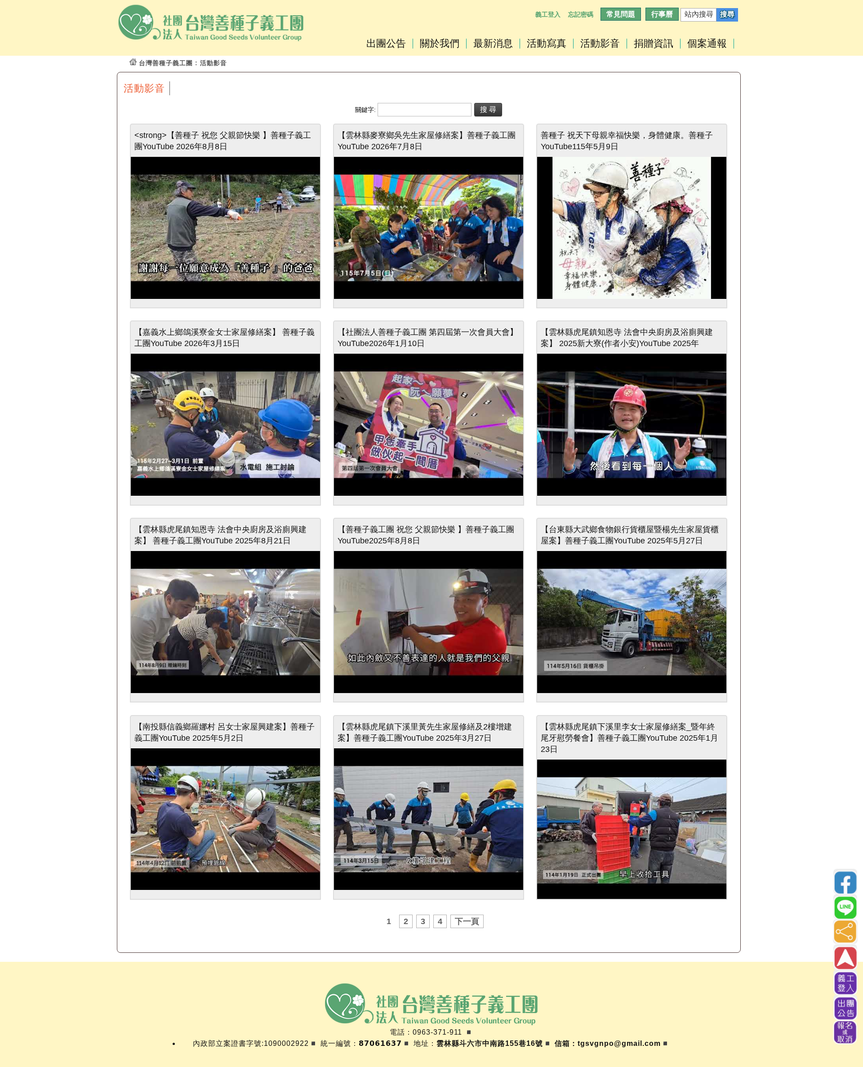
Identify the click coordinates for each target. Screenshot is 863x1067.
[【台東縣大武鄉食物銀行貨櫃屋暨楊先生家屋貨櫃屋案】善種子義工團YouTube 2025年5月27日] (631, 690)
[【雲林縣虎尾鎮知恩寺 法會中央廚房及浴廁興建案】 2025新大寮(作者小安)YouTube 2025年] (631, 493)
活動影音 (600, 44)
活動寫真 (546, 44)
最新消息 (493, 44)
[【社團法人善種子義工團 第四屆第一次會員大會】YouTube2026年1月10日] (428, 493)
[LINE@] (845, 906)
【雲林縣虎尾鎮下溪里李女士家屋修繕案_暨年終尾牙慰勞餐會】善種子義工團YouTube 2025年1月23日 (629, 738)
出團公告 (386, 44)
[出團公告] (845, 1007)
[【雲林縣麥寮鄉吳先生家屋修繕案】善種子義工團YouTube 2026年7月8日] (428, 296)
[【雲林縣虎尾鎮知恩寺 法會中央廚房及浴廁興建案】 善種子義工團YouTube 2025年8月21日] (225, 690)
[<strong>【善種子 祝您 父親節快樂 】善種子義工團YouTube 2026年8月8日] (225, 296)
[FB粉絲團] (845, 881)
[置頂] (845, 957)
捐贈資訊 (653, 44)
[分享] (845, 931)
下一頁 (467, 921)
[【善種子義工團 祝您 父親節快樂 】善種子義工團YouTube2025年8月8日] (428, 690)
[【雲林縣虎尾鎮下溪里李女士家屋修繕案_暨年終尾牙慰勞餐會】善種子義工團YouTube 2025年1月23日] (631, 899)
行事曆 (662, 14)
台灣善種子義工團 (166, 63)
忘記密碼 (580, 14)
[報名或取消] (845, 1032)
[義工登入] (845, 982)
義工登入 (548, 14)
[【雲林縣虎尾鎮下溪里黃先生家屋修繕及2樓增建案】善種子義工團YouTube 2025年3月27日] (428, 887)
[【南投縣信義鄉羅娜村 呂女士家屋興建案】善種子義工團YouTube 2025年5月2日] (225, 887)
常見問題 (620, 14)
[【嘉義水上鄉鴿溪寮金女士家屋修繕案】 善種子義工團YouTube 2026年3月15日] (225, 493)
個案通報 (707, 44)
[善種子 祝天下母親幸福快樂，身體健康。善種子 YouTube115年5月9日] (631, 296)
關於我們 (439, 44)
